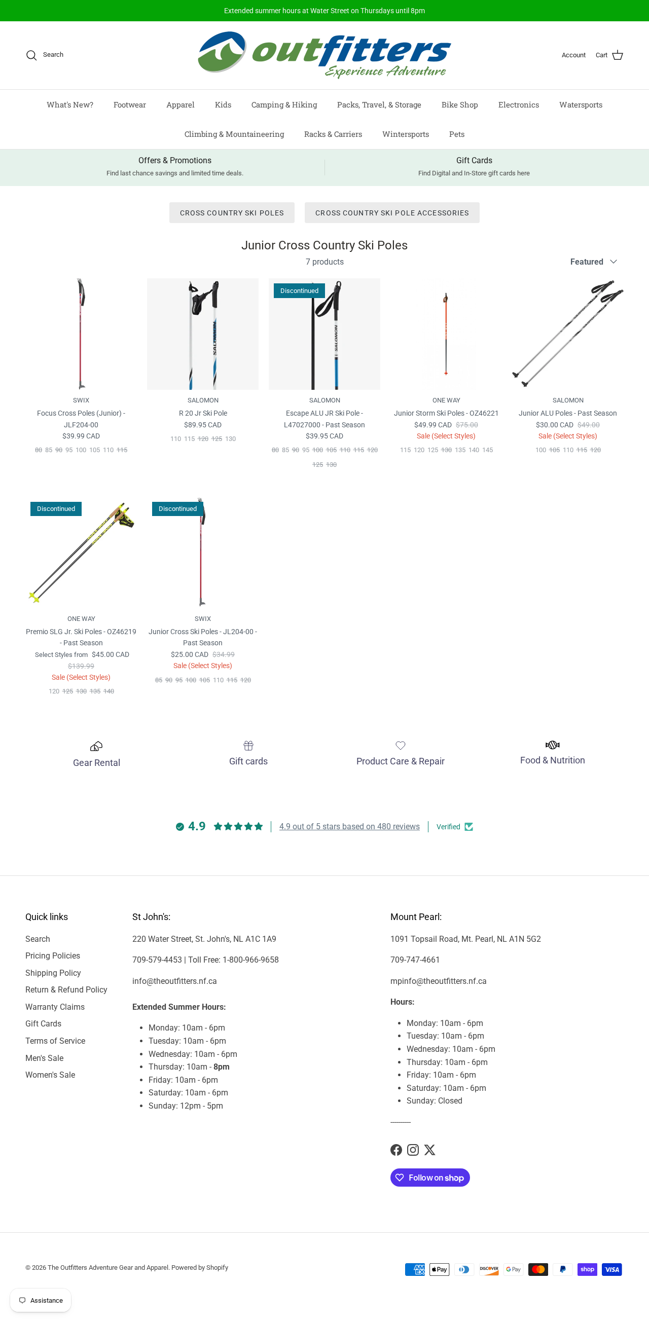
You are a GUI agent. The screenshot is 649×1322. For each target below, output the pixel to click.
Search (37, 939)
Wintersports (405, 134)
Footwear (130, 104)
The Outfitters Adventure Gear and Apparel (108, 1267)
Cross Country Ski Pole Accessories (392, 213)
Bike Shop (460, 104)
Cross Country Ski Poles (232, 213)
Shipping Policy (53, 973)
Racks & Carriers (333, 134)
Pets (456, 134)
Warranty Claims (55, 1007)
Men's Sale (44, 1058)
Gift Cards (43, 1024)
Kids (223, 104)
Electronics (518, 104)
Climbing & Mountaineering (234, 134)
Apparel (180, 104)
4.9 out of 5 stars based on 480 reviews (349, 826)
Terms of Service (55, 1041)
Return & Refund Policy (66, 990)
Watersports (580, 104)
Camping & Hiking (284, 104)
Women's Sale (50, 1075)
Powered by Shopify (199, 1267)
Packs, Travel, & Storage (379, 104)
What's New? (70, 104)
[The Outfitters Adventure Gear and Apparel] (324, 55)
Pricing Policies (52, 956)
